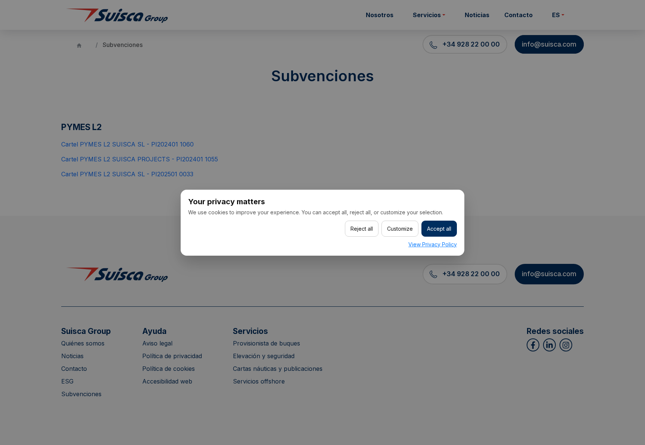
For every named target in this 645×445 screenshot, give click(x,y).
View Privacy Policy (432, 244)
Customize (400, 228)
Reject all (361, 228)
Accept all (439, 228)
